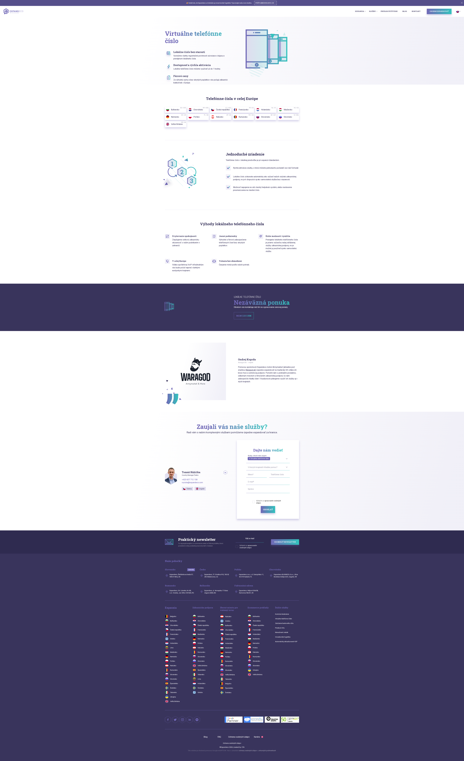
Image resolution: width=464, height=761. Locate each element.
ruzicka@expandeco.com (192, 482)
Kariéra (258, 737)
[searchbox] (248, 461)
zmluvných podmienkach (267, 750)
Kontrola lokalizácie (282, 614)
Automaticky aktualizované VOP (286, 641)
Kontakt (416, 11)
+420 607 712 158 (189, 479)
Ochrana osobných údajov (239, 737)
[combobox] (268, 458)
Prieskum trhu (280, 628)
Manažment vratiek (281, 632)
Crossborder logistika (282, 637)
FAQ (219, 737)
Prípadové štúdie (389, 11)
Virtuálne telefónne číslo (283, 619)
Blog (404, 11)
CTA (243, 747)
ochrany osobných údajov (248, 750)
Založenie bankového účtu (284, 623)
